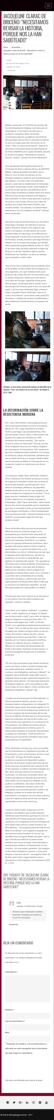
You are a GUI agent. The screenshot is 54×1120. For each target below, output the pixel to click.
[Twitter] (14, 1103)
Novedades (16, 47)
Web (7, 1032)
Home (5, 47)
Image (9, 60)
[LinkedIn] (27, 1103)
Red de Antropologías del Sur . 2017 (17, 1115)
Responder (13, 924)
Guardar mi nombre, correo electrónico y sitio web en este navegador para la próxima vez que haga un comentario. (26, 1048)
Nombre (9, 1010)
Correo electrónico (15, 1021)
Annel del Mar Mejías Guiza (18, 63)
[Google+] (21, 1103)
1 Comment (10, 70)
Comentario (11, 972)
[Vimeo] (40, 1103)
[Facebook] (8, 1103)
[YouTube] (46, 1103)
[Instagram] (33, 1103)
